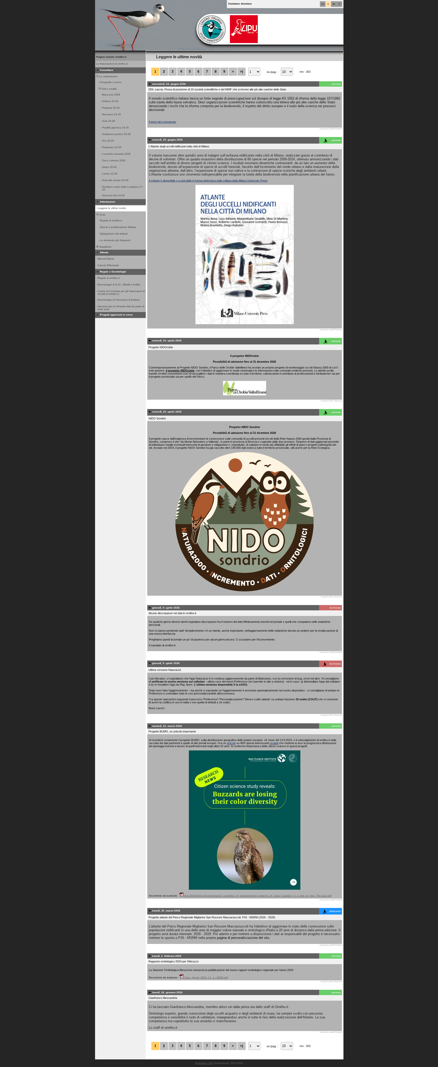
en (322, 4)
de (334, 4)
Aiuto (102, 214)
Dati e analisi (109, 88)
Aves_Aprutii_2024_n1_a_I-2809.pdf (206, 977)
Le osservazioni (108, 76)
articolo (231, 743)
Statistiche (105, 246)
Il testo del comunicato (162, 121)
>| (241, 71)
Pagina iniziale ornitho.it (111, 56)
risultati (274, 743)
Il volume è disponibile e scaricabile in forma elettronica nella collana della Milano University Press (208, 180)
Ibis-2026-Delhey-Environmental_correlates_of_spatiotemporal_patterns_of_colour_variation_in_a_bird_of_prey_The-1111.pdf (258, 895)
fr (339, 4)
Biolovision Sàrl (204, 1063)
